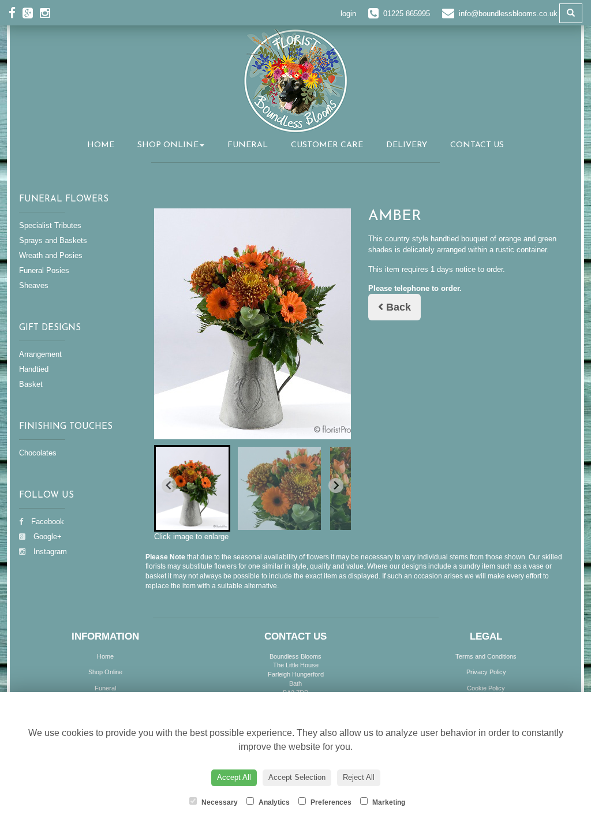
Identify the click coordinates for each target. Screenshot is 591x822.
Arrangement (40, 354)
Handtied (33, 369)
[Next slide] (335, 485)
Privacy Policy (486, 671)
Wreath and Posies (51, 255)
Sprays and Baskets (53, 240)
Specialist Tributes (50, 225)
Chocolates (38, 453)
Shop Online (168, 145)
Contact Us (477, 145)
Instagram (49, 551)
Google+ (46, 536)
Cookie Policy (486, 688)
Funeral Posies (44, 270)
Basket (31, 384)
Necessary (219, 802)
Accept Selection (297, 777)
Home (100, 145)
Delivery (406, 145)
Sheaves (33, 285)
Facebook (46, 521)
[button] (192, 488)
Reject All (359, 777)
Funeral (247, 145)
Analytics (273, 802)
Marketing (388, 802)
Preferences (330, 802)
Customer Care (327, 145)
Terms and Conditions (486, 656)
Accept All (234, 777)
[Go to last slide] (169, 485)
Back (397, 307)
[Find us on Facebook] (16, 13)
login (348, 13)
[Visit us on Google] (31, 13)
